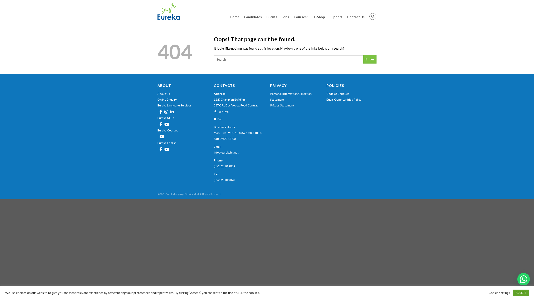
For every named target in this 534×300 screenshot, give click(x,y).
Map (219, 119)
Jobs (285, 17)
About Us (163, 93)
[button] (523, 279)
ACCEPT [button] (521, 292)
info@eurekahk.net (226, 152)
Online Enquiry (167, 99)
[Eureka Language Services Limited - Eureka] (178, 11)
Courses (300, 17)
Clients (271, 17)
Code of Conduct (337, 93)
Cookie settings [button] (499, 293)
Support (336, 17)
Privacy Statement (282, 105)
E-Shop (319, 17)
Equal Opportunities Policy (343, 99)
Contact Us (356, 17)
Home (234, 17)
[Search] (372, 16)
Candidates (253, 17)
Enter (369, 59)
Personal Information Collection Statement (291, 96)
